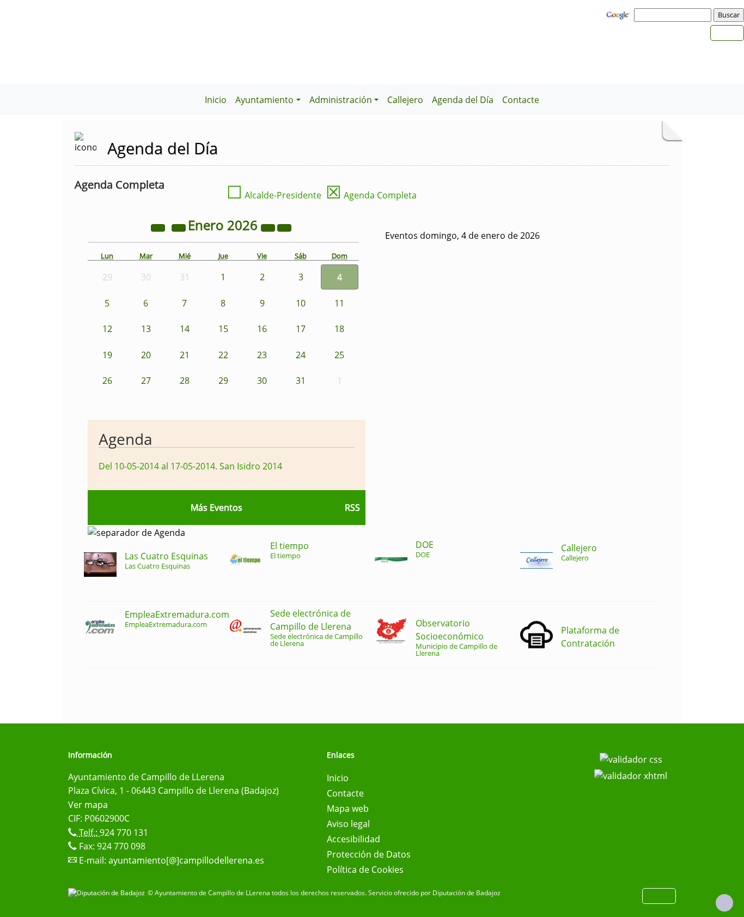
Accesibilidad (353, 839)
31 (301, 381)
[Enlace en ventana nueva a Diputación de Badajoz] (108, 892)
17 (301, 329)
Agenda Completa (371, 195)
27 (146, 381)
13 (146, 329)
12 (107, 329)
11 (339, 303)
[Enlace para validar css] (631, 758)
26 (107, 381)
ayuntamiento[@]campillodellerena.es (186, 860)
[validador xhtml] (630, 775)
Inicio (216, 100)
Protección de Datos (369, 854)
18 (339, 329)
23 (262, 355)
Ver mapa (88, 805)
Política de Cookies (365, 870)
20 (146, 355)
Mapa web (348, 809)
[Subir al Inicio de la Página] (724, 903)
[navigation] (674, 15)
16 (262, 329)
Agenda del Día (462, 100)
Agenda (126, 439)
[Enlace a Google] (619, 14)
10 (301, 303)
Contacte (520, 100)
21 (185, 355)
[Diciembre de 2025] (180, 227)
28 (185, 381)
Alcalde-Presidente (274, 195)
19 (107, 355)
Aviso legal (348, 824)
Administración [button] (340, 100)
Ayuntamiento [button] (264, 100)
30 (262, 381)
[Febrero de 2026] (284, 227)
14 (185, 329)
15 (223, 329)
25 (339, 355)
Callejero (405, 100)
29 (223, 381)
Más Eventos (216, 508)
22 (223, 355)
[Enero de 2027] (269, 227)
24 (301, 355)
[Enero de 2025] (159, 227)
